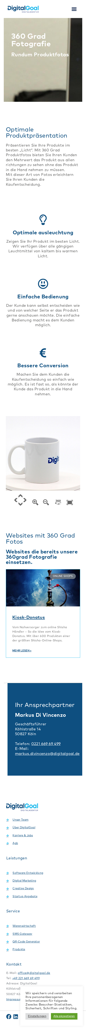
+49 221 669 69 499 (26, 978)
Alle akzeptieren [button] (64, 1016)
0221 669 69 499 (46, 744)
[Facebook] (8, 1016)
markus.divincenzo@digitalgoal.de (47, 754)
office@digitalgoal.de (34, 973)
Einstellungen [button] (37, 1016)
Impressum (14, 999)
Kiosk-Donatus (28, 617)
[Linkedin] (15, 1016)
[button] (74, 9)
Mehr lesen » (22, 651)
